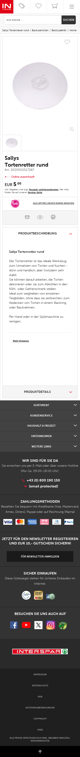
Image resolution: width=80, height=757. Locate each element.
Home (73, 30)
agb (40, 696)
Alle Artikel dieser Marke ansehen (53, 203)
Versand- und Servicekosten (43, 189)
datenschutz (40, 685)
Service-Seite (35, 192)
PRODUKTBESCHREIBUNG (37, 233)
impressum (40, 674)
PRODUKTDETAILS (37, 392)
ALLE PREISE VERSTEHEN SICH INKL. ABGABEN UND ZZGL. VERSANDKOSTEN (40, 739)
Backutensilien (40, 30)
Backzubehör (59, 30)
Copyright (40, 718)
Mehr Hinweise (21, 341)
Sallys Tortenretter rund (15, 30)
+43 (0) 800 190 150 (43, 480)
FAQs (40, 729)
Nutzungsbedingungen (40, 707)
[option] (40, 86)
